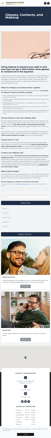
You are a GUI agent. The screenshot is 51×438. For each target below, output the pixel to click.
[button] (2, 3)
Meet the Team (6, 217)
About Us (4, 208)
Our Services (5, 213)
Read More (25, 286)
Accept (25, 434)
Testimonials (5, 222)
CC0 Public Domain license (20, 184)
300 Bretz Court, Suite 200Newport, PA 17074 (25, 382)
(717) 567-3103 (25, 390)
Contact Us (5, 226)
